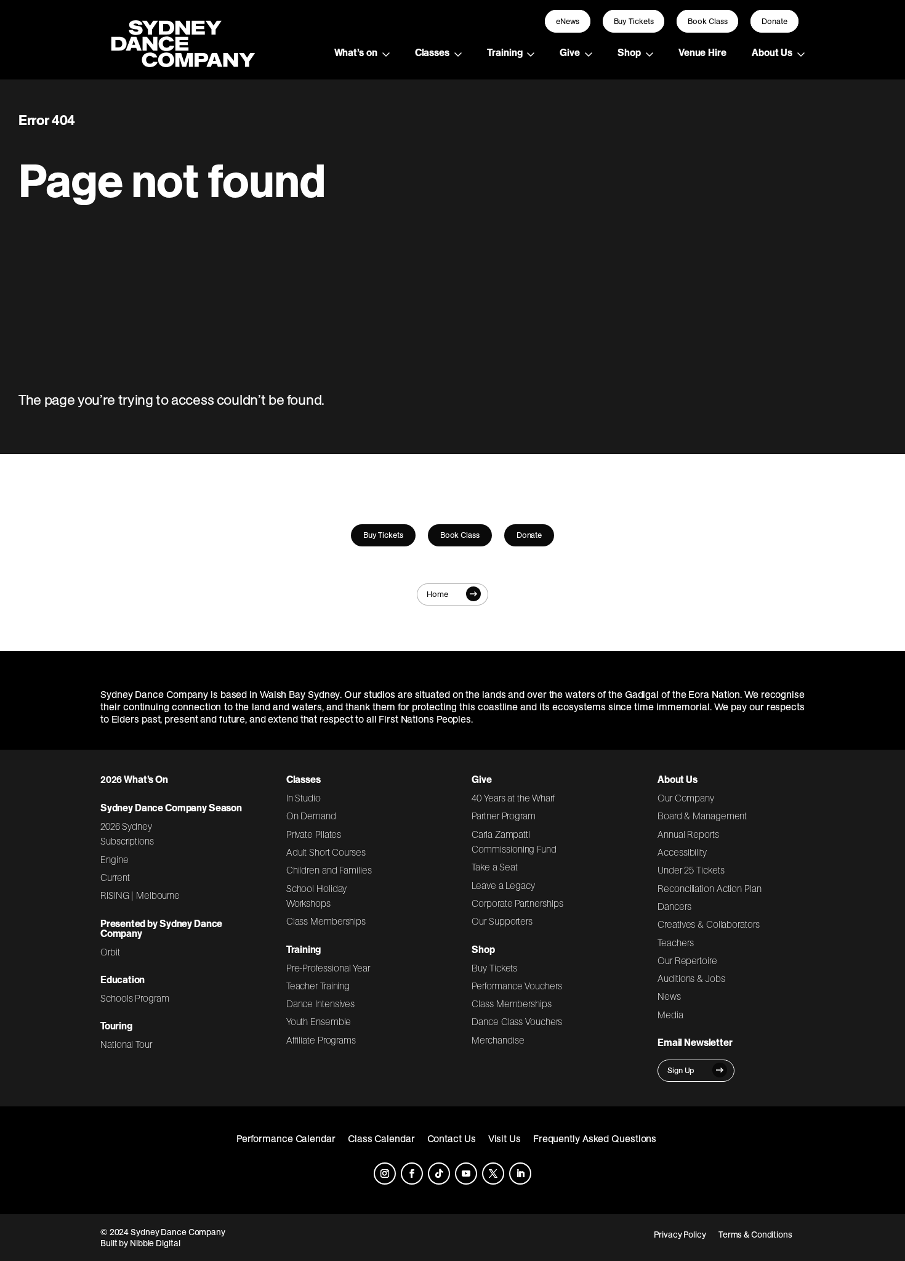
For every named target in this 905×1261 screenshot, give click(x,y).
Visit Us (504, 1138)
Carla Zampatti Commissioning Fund (514, 841)
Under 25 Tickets (691, 870)
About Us (772, 52)
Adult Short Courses (326, 852)
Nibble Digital (155, 1243)
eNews (567, 21)
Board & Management (702, 815)
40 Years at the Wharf (513, 798)
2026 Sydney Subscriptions (127, 833)
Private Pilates (314, 834)
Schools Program (134, 998)
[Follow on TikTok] (439, 1173)
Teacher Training (318, 985)
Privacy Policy (680, 1234)
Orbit (110, 952)
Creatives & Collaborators (709, 924)
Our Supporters (502, 921)
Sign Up (680, 1070)
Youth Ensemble (319, 1021)
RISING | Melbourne (140, 895)
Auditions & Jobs (691, 978)
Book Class (707, 21)
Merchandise (498, 1040)
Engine (114, 859)
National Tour (126, 1044)
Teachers (675, 942)
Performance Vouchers (516, 985)
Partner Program (504, 815)
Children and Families (329, 870)
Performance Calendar (286, 1138)
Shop (629, 52)
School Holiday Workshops (316, 895)
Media (670, 1014)
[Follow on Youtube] (466, 1173)
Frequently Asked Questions (595, 1138)
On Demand (311, 815)
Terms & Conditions (755, 1234)
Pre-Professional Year (328, 968)
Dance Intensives (320, 1003)
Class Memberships (326, 921)
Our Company (686, 798)
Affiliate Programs (321, 1040)
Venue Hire (702, 52)
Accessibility (682, 852)
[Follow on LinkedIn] (520, 1173)
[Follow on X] (493, 1173)
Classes (432, 52)
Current (114, 877)
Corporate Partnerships (517, 903)
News (669, 996)
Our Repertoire (687, 960)
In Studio (303, 798)
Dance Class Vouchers (517, 1021)
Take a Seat (495, 867)
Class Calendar (381, 1138)
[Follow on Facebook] (412, 1173)
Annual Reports (688, 834)
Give (570, 52)
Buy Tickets (634, 21)
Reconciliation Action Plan (710, 888)
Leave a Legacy (503, 885)
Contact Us (451, 1138)
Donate (774, 21)
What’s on (355, 52)
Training (504, 52)
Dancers (674, 906)
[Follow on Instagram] (385, 1173)
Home (437, 594)
